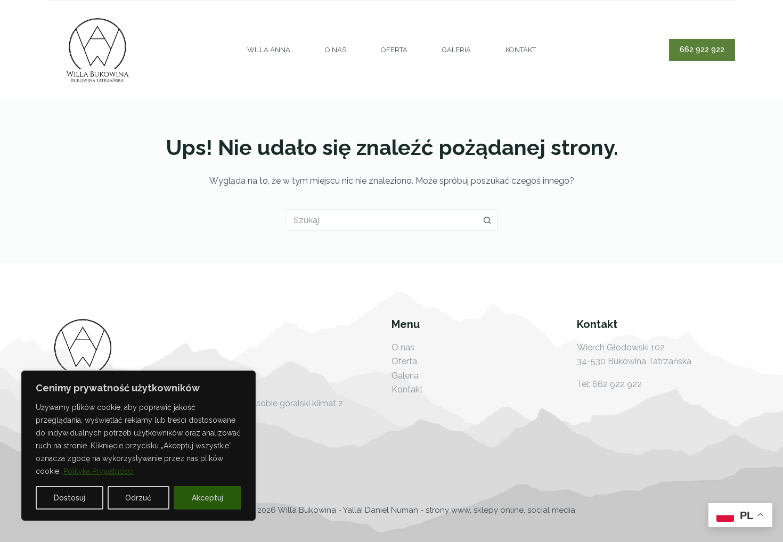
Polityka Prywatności (98, 471)
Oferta (394, 50)
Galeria (456, 50)
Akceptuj (207, 498)
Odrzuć (138, 498)
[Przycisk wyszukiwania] (487, 220)
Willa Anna (268, 50)
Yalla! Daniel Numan (380, 510)
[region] (138, 446)
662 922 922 (702, 49)
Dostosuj (69, 498)
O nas (335, 50)
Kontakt (520, 50)
